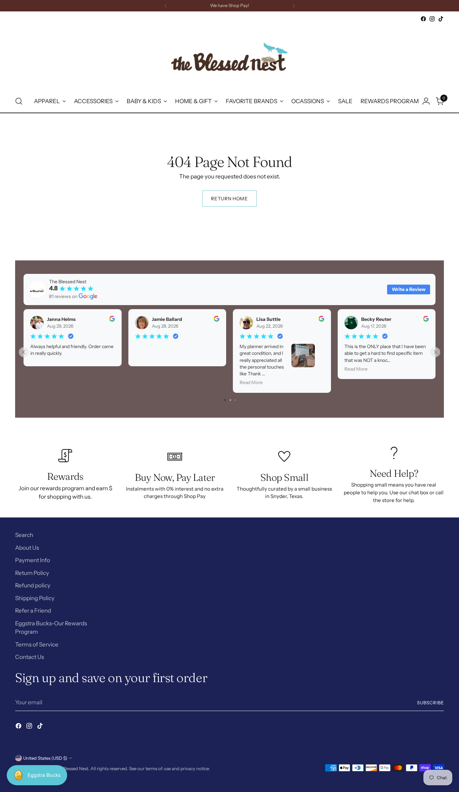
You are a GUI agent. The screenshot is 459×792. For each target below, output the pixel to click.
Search (24, 535)
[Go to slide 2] (230, 400)
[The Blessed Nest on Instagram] (432, 19)
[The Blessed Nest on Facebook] (423, 19)
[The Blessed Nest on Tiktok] (441, 19)
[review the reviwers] (112, 320)
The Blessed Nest (71, 768)
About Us (27, 547)
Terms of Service (36, 644)
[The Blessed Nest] (229, 57)
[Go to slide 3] (235, 400)
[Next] (293, 5)
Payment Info (32, 560)
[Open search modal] (19, 101)
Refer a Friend (33, 610)
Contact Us (29, 657)
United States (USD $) (45, 758)
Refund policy (32, 585)
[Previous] (165, 5)
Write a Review (408, 289)
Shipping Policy (34, 598)
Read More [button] (251, 382)
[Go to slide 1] (225, 400)
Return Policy (32, 573)
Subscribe (430, 702)
